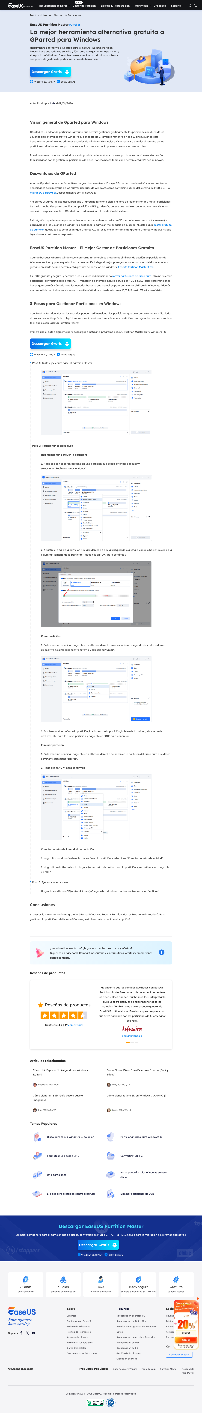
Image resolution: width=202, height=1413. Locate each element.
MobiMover (188, 1372)
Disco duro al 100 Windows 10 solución (70, 1136)
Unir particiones (56, 1174)
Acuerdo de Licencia (78, 1337)
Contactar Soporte (179, 1354)
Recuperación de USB (128, 1342)
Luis (52, 103)
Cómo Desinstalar (76, 1348)
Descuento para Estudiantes (82, 1353)
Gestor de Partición (84, 5)
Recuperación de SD (127, 1348)
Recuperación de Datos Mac (131, 1321)
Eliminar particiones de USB (137, 1193)
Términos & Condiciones (80, 1342)
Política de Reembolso (79, 1331)
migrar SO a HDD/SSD (43, 192)
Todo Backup (149, 1369)
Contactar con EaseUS (79, 1321)
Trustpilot (74, 24)
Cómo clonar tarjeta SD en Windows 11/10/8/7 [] (136, 1095)
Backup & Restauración (115, 5)
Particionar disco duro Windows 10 (141, 1136)
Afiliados (171, 1331)
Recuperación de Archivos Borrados (135, 1337)
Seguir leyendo (131, 1035)
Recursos (122, 1309)
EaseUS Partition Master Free (135, 267)
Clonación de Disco (126, 1358)
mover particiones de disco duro (131, 276)
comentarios (75, 1025)
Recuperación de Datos (53, 5)
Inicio (33, 15)
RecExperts (188, 1369)
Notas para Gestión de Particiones (60, 15)
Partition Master (168, 1369)
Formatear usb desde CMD (63, 1155)
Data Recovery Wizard (125, 1369)
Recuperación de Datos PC (130, 1315)
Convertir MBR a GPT (133, 1155)
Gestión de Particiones (128, 1353)
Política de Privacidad (78, 1326)
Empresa (72, 1315)
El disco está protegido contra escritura (71, 1193)
